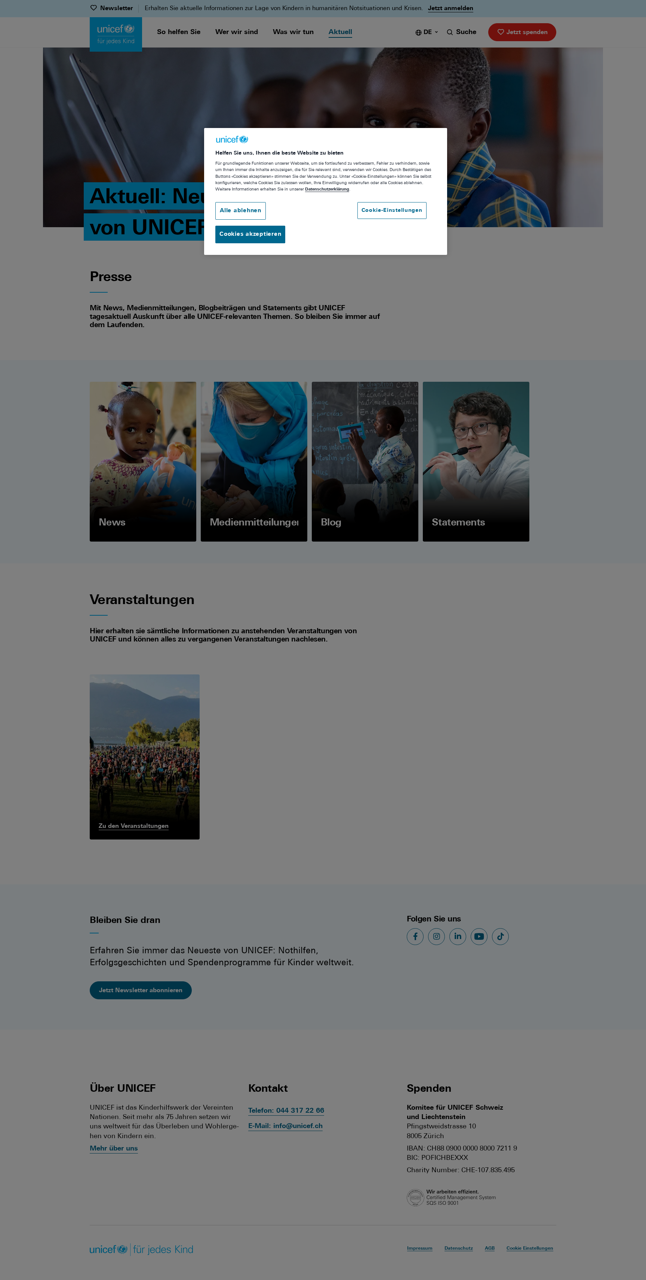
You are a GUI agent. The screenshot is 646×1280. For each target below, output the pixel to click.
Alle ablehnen (240, 211)
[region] (325, 191)
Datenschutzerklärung (327, 189)
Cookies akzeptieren (250, 234)
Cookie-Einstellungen (392, 210)
